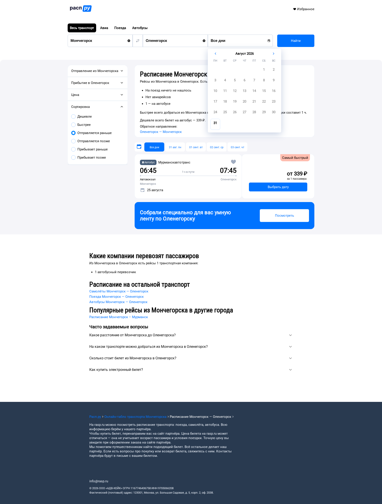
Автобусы (140, 28)
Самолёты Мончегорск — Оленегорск (118, 291)
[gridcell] (264, 71)
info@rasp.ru (98, 481)
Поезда (120, 28)
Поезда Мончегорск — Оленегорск (116, 297)
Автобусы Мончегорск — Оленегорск (118, 302)
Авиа (104, 28)
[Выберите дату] (139, 147)
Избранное (305, 9)
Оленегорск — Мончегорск (161, 132)
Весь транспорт (82, 28)
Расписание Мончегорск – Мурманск (118, 317)
